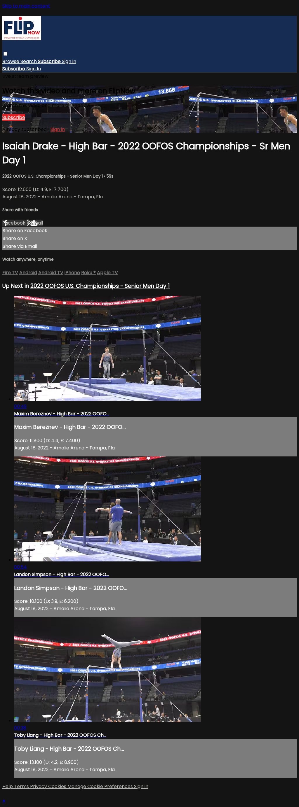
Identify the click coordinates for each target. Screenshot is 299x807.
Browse (11, 61)
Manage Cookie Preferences (100, 786)
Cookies (57, 786)
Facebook (14, 223)
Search (29, 61)
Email (37, 223)
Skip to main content (26, 6)
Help (8, 786)
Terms (22, 786)
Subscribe (13, 117)
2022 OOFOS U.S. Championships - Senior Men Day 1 (53, 176)
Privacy (39, 786)
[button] (5, 54)
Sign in (69, 61)
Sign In (33, 68)
